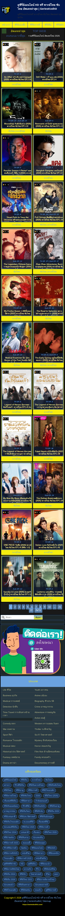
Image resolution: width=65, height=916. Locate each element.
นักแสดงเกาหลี (41, 885)
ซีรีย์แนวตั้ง (20, 25)
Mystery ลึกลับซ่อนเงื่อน (46, 740)
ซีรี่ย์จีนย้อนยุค (46, 816)
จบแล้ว (38, 890)
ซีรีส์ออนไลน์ (37, 848)
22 (31, 610)
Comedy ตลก (9, 723)
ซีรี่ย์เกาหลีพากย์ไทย (45, 879)
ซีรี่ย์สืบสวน (23, 837)
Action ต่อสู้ (40, 718)
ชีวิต (48, 874)
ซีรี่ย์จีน (48, 25)
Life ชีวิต (7, 690)
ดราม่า (7, 785)
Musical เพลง (9, 746)
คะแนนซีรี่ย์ (29, 822)
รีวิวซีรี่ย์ (26, 806)
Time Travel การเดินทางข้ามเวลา (16, 714)
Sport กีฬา (8, 734)
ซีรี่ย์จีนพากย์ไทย (36, 785)
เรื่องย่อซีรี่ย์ (43, 822)
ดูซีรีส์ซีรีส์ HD (10, 864)
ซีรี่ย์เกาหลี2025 (10, 853)
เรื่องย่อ (36, 832)
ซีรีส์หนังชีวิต (49, 869)
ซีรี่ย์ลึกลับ (39, 811)
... (54, 607)
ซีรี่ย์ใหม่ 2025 (28, 827)
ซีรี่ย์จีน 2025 (53, 811)
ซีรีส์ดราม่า (39, 853)
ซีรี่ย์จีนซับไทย (54, 785)
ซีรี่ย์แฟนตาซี (9, 816)
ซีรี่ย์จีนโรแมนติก (11, 822)
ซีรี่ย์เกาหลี (35, 25)
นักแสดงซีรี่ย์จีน (10, 827)
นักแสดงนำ (9, 885)
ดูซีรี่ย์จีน (32, 864)
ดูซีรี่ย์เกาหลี (51, 890)
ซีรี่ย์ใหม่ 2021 (26, 879)
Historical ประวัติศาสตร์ (14, 751)
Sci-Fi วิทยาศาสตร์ (43, 734)
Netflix (24, 848)
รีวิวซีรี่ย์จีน (19, 785)
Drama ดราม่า (9, 763)
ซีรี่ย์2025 (51, 848)
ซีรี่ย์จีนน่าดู (54, 806)
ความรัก (27, 869)
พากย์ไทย (36, 780)
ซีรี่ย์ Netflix (9, 837)
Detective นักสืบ (10, 706)
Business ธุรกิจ (10, 695)
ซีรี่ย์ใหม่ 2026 (50, 832)
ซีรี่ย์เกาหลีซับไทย (11, 869)
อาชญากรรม (9, 811)
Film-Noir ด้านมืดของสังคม (47, 751)
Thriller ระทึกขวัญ (43, 729)
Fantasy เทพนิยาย (11, 757)
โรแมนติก (8, 858)
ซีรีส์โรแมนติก (10, 890)
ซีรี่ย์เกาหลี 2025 (11, 843)
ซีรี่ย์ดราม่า (26, 801)
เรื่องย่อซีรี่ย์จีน (10, 801)
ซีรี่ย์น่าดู (19, 790)
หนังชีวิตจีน (41, 858)
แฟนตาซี (25, 832)
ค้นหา (38, 617)
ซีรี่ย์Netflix (25, 890)
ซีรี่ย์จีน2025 (39, 806)
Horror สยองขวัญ (43, 746)
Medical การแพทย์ (11, 701)
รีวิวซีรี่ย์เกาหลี (10, 848)
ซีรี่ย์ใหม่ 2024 (10, 832)
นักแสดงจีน (38, 837)
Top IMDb (39, 31)
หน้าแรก (6, 25)
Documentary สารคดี (45, 763)
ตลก (56, 874)
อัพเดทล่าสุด (18, 31)
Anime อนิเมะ (41, 695)
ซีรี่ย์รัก (23, 874)
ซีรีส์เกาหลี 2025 (24, 858)
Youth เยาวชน (41, 690)
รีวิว (37, 869)
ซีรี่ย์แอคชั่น (54, 853)
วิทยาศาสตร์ (36, 874)
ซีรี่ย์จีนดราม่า (24, 885)
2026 (38, 795)
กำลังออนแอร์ (41, 801)
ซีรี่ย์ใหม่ (7, 790)
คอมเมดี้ (26, 843)
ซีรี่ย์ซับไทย (26, 795)
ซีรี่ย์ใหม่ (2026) (51, 795)
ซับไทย (49, 780)
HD (22, 864)
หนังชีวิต (25, 853)
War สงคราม (9, 729)
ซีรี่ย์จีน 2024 (9, 874)
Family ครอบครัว (42, 757)
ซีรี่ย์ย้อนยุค (40, 843)
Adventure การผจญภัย (45, 712)
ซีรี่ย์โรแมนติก (48, 790)
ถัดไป (38, 610)
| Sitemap (46, 901)
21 (59, 607)
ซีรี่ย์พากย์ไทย (10, 795)
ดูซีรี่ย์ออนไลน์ (10, 780)
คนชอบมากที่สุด (15, 35)
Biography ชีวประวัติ (44, 701)
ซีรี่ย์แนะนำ (45, 864)
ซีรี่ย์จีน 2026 (9, 879)
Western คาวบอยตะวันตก (47, 723)
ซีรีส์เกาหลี (43, 827)
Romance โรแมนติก (12, 740)
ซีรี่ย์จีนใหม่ (25, 811)
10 (49, 607)
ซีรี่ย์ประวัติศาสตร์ (27, 816)
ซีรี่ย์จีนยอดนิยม (11, 806)
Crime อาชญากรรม (44, 706)
